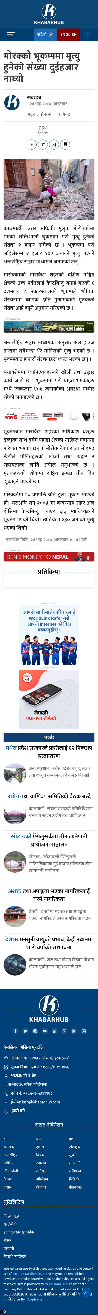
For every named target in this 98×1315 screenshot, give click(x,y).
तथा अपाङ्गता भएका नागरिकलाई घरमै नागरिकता (49, 895)
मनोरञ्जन (42, 1171)
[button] (86, 1292)
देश (71, 1139)
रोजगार (41, 1187)
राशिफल (75, 1171)
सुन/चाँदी (10, 1224)
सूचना (73, 1155)
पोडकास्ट (75, 1187)
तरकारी (9, 1248)
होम (6, 1139)
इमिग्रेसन (42, 1179)
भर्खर (49, 737)
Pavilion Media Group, (28, 1273)
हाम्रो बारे (18, 1111)
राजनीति (75, 1163)
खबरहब (34, 98)
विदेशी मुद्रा (11, 1216)
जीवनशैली (11, 1171)
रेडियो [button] (43, 34)
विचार (40, 1155)
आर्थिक (9, 1163)
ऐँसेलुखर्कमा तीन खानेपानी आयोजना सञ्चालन (49, 841)
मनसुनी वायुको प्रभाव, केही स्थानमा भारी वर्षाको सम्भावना (49, 943)
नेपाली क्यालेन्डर (15, 1256)
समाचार (9, 1147)
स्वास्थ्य (41, 1163)
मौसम (7, 1240)
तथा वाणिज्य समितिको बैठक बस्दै (49, 796)
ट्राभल (40, 1147)
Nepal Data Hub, (56, 1284)
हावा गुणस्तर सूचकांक (19, 1232)
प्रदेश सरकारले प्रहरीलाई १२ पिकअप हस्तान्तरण (49, 752)
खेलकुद (74, 1147)
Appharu (34, 1299)
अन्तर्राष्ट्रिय (11, 1155)
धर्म (38, 1139)
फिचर (8, 1179)
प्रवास (7, 1187)
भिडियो (74, 1179)
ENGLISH (68, 34)
